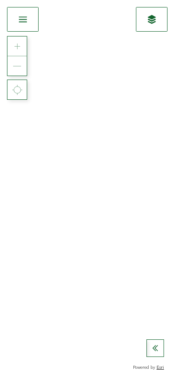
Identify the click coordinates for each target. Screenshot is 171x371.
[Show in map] (151, 19)
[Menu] (23, 19)
